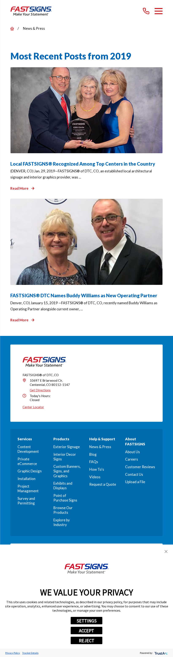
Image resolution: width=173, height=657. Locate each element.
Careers (131, 459)
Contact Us (134, 474)
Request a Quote (102, 484)
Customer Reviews (140, 467)
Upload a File (135, 482)
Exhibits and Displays (62, 485)
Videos (94, 477)
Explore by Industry (61, 522)
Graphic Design (30, 471)
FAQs (93, 462)
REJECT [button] (86, 640)
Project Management (28, 488)
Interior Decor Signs (64, 456)
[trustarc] (161, 652)
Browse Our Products (63, 510)
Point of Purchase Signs (65, 497)
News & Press (100, 447)
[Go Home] (12, 28)
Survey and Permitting (26, 500)
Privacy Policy (12, 652)
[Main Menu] (158, 11)
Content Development (28, 449)
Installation (26, 478)
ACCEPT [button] (86, 631)
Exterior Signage (66, 447)
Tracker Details (30, 652)
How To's (96, 469)
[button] (166, 551)
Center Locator (33, 407)
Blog (93, 454)
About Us (132, 452)
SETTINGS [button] (87, 621)
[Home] (31, 11)
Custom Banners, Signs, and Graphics (67, 471)
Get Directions (40, 390)
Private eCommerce (27, 461)
